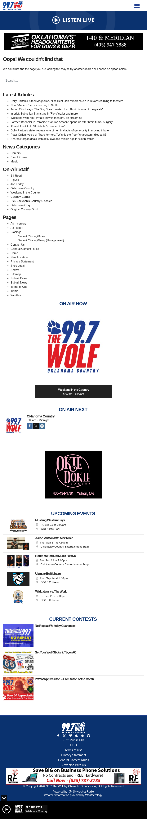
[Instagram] (42, 426)
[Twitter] (36, 426)
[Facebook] (30, 426)
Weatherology (93, 795)
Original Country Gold (24, 209)
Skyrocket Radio (83, 791)
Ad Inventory (18, 223)
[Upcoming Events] (18, 526)
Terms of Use (19, 286)
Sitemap (16, 274)
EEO (73, 745)
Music (14, 161)
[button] (137, 4)
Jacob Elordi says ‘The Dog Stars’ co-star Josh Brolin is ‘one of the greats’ (57, 109)
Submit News (19, 282)
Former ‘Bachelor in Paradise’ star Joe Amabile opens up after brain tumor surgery (62, 122)
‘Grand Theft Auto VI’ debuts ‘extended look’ (38, 126)
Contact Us (18, 244)
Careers (16, 153)
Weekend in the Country (26, 192)
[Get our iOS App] (76, 735)
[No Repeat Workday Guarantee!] (18, 635)
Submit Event (19, 278)
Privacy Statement (22, 261)
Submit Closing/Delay (31, 236)
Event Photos (19, 157)
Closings (16, 232)
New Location (19, 257)
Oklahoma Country (22, 188)
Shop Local (17, 265)
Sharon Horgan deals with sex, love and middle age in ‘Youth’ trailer (52, 138)
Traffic (14, 291)
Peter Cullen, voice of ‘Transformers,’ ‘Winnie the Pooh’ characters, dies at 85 (58, 134)
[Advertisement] (73, 41)
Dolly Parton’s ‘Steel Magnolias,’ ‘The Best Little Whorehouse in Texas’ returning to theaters (67, 100)
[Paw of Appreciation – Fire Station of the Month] (18, 688)
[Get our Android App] (82, 735)
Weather (16, 295)
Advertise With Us (73, 765)
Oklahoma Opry (21, 205)
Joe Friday (17, 184)
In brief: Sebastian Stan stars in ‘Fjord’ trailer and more (44, 113)
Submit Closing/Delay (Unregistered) (41, 240)
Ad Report (17, 227)
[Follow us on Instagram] (70, 735)
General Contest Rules (25, 248)
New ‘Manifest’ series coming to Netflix (35, 105)
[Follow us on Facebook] (58, 735)
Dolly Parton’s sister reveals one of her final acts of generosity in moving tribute (60, 130)
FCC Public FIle (73, 740)
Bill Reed (16, 175)
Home (14, 253)
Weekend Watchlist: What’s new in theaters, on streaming (46, 117)
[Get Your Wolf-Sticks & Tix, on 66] (18, 662)
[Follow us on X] (64, 735)
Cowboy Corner (20, 196)
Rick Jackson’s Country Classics (31, 200)
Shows (15, 269)
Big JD (15, 179)
